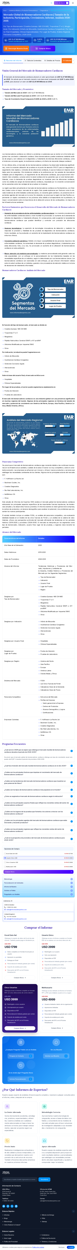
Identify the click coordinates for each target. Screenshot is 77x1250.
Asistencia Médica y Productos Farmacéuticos (23, 10)
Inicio (5, 10)
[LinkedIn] (16, 1206)
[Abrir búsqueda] (51, 3)
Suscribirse (44, 1179)
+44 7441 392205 (11, 916)
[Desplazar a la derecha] (72, 10)
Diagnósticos (44, 10)
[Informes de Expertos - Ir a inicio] (6, 3)
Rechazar (62, 1247)
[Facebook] (3, 1206)
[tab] (12, 60)
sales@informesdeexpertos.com (16, 909)
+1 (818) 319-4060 (11, 907)
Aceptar (70, 1247)
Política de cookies (38, 1247)
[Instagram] (7, 1206)
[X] (12, 1206)
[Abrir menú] (73, 3)
